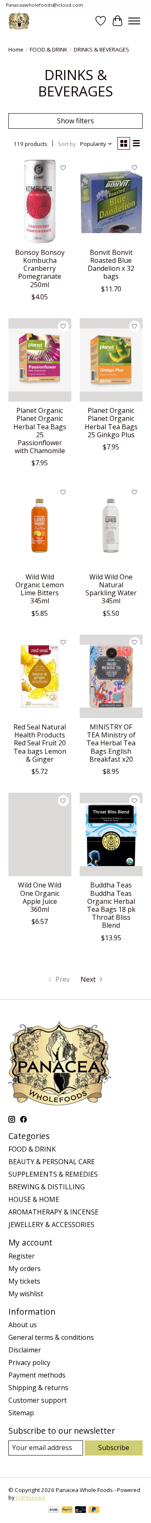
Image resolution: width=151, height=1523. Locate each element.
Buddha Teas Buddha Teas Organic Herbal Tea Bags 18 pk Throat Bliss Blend (111, 905)
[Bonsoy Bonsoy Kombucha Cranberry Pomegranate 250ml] (39, 201)
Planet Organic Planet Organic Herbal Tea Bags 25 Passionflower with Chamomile (39, 430)
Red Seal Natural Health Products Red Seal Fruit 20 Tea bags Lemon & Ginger (39, 743)
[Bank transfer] (53, 1510)
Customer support (37, 1400)
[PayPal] (67, 1510)
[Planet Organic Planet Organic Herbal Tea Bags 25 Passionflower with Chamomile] (39, 360)
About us (22, 1324)
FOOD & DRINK (49, 49)
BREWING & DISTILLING (46, 1186)
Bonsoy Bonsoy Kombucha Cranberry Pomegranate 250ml (40, 268)
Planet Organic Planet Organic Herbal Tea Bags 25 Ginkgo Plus (111, 422)
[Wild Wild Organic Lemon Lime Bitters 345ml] (39, 526)
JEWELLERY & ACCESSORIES (51, 1224)
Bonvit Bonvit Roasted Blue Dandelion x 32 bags (111, 264)
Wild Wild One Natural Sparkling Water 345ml (111, 589)
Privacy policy (29, 1362)
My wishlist (25, 1293)
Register (21, 1256)
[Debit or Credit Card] (80, 1510)
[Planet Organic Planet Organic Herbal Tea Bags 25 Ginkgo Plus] (111, 360)
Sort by (67, 144)
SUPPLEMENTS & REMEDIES (53, 1174)
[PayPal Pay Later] (94, 1510)
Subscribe (113, 1447)
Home (15, 49)
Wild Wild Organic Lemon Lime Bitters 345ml (40, 589)
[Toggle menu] (134, 21)
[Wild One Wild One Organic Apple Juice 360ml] (39, 834)
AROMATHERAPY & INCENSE (53, 1212)
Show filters (75, 120)
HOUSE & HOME (33, 1199)
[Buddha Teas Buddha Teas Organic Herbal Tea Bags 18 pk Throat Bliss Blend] (111, 834)
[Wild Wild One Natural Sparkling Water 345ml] (111, 526)
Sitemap (21, 1412)
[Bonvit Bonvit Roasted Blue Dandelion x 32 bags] (111, 201)
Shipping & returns (38, 1387)
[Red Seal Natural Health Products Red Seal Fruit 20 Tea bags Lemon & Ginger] (39, 676)
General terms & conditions (51, 1337)
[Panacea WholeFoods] (19, 20)
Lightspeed (30, 1497)
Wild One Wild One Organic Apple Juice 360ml (39, 897)
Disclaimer (24, 1349)
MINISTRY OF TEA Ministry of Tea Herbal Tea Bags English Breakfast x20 (110, 743)
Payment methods (36, 1375)
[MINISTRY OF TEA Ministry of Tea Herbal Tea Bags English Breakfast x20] (111, 676)
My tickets (24, 1281)
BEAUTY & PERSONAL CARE (51, 1161)
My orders (24, 1268)
